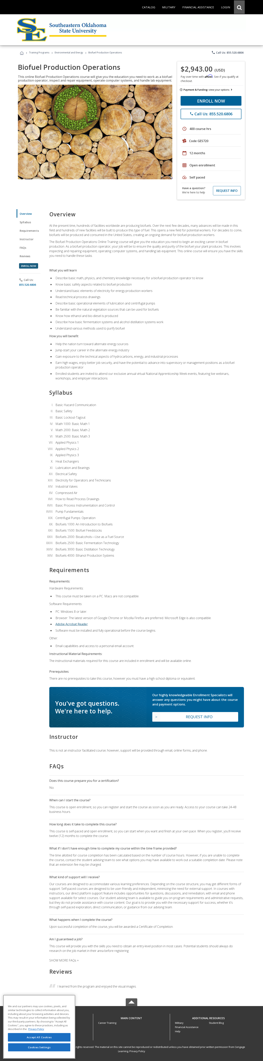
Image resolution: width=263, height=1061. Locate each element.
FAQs (23, 247)
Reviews (25, 256)
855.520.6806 (27, 285)
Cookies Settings (39, 1047)
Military (179, 1023)
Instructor (27, 239)
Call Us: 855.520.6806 (227, 52)
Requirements (29, 231)
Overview (26, 214)
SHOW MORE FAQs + (64, 960)
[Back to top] (131, 1017)
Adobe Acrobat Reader (71, 624)
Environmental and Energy (69, 52)
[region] (39, 1027)
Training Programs (39, 52)
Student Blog (216, 1023)
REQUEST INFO (227, 191)
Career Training (107, 1023)
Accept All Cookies (39, 1037)
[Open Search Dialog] (239, 7)
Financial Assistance (187, 1027)
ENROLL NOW (211, 101)
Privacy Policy (137, 1051)
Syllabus (25, 222)
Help (177, 1031)
